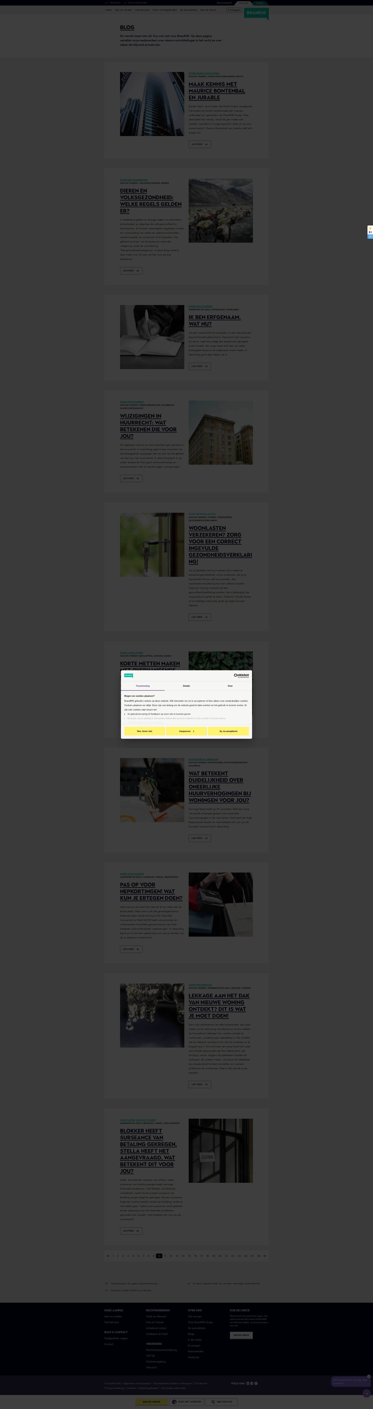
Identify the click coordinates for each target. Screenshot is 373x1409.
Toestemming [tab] (143, 686)
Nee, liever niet (144, 731)
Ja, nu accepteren (228, 731)
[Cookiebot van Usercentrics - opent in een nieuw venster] (236, 676)
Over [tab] (230, 686)
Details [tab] (186, 686)
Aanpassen (185, 731)
